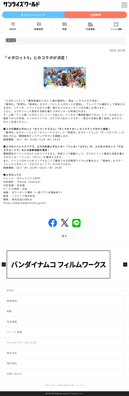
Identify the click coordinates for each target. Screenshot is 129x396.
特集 (64, 29)
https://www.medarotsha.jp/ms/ (24, 203)
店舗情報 (95, 14)
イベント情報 (116, 29)
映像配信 (38, 29)
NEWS (13, 29)
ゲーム (11, 40)
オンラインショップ (33, 14)
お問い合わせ (14, 373)
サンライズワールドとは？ (22, 342)
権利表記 (12, 363)
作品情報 (90, 29)
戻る (64, 235)
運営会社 (12, 353)
